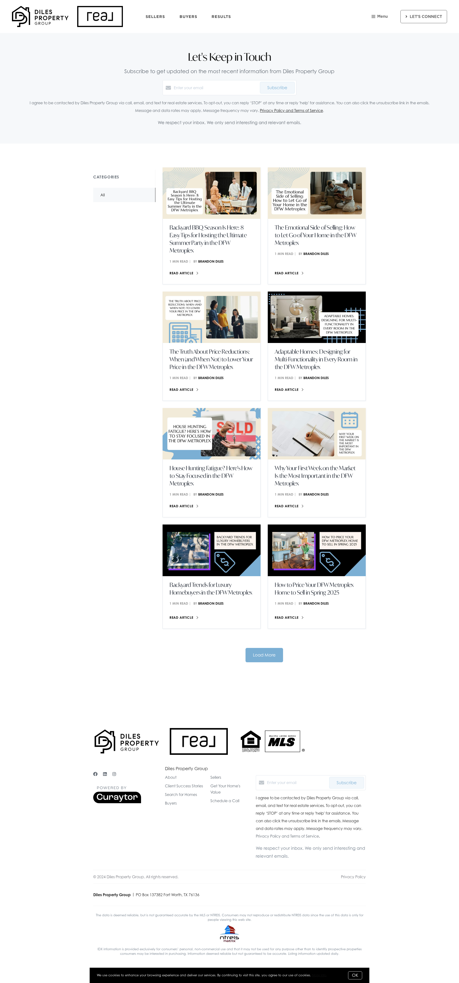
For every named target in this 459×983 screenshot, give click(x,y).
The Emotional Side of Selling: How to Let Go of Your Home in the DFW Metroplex (315, 235)
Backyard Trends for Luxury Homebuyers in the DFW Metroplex (210, 588)
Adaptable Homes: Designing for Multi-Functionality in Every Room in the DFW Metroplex (316, 359)
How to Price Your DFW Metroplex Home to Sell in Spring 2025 (314, 588)
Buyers (188, 16)
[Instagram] (114, 774)
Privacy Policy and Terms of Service (291, 110)
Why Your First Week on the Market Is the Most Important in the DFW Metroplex (315, 475)
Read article (181, 273)
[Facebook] (95, 774)
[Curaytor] (117, 802)
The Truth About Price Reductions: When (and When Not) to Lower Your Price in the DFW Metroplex (211, 359)
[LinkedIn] (105, 774)
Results (221, 16)
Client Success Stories (184, 786)
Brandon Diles (211, 261)
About (170, 777)
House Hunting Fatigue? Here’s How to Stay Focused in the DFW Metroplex (210, 475)
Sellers (155, 16)
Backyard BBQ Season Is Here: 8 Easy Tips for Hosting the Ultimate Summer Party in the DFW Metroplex (208, 239)
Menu (382, 16)
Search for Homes (181, 794)
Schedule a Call (224, 800)
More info (319, 975)
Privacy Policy (353, 876)
